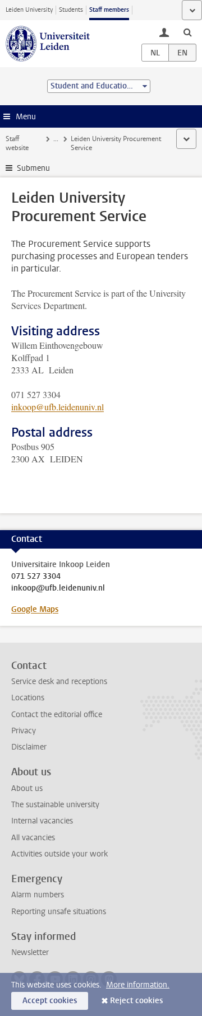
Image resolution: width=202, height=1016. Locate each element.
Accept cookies (49, 1000)
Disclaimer (29, 747)
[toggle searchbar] (187, 32)
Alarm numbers (37, 894)
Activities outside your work (59, 854)
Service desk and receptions (59, 681)
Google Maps (34, 609)
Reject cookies (136, 1000)
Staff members (109, 10)
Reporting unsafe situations (58, 911)
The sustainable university (55, 804)
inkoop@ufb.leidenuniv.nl (57, 407)
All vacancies (33, 837)
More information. (137, 985)
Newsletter (30, 952)
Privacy (23, 730)
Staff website (17, 143)
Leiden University (29, 10)
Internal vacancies (42, 821)
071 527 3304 (36, 577)
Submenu (33, 168)
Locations (27, 697)
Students (71, 10)
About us (27, 788)
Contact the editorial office (56, 714)
